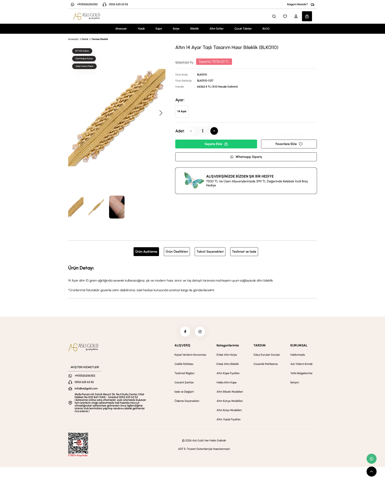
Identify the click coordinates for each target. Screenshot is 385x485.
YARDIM (259, 345)
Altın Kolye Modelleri (229, 410)
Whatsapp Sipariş (249, 157)
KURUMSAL (298, 345)
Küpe (159, 28)
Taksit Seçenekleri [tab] (210, 251)
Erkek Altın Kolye (227, 354)
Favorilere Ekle (286, 144)
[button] (160, 113)
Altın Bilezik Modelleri (230, 391)
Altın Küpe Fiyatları (228, 373)
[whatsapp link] (372, 459)
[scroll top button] (372, 472)
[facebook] (185, 332)
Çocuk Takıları (243, 28)
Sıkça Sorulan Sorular (266, 354)
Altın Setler (217, 28)
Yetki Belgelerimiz (301, 373)
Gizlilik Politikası (183, 364)
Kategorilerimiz (228, 345)
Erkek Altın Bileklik (228, 364)
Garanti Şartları (184, 382)
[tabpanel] (192, 278)
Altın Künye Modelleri (230, 401)
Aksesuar (121, 28)
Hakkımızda (297, 354)
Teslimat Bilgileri (184, 373)
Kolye (176, 28)
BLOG (266, 28)
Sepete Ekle (213, 144)
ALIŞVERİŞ (182, 345)
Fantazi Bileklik (100, 39)
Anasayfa (73, 39)
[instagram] (200, 332)
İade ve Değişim (184, 391)
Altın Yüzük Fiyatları (229, 419)
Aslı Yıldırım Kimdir (301, 364)
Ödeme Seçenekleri (186, 401)
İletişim (294, 382)
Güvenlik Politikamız (265, 364)
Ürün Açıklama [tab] (146, 251)
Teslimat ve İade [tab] (244, 251)
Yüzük (141, 28)
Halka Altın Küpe (227, 382)
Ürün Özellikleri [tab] (177, 251)
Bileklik (194, 28)
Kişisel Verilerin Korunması (190, 354)
